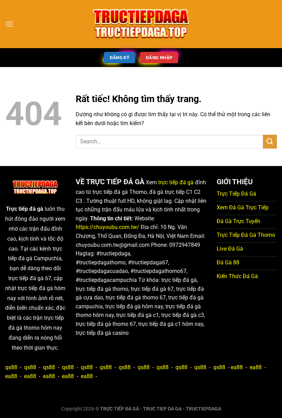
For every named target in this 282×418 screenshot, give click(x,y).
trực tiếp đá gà (176, 182)
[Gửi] (270, 141)
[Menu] (9, 23)
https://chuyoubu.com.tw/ (107, 227)
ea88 (237, 367)
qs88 (11, 367)
